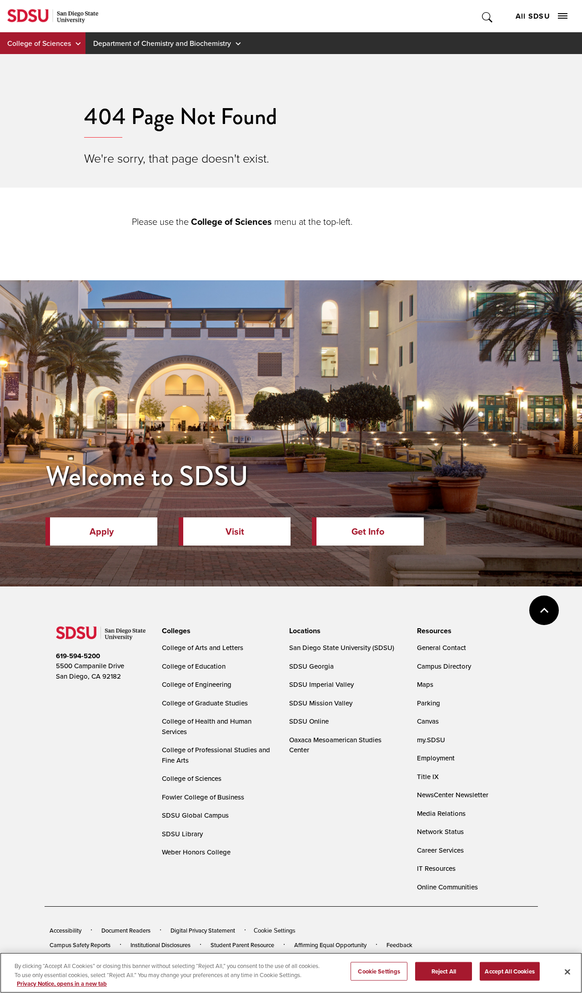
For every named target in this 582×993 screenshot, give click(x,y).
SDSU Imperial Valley (321, 684)
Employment (436, 758)
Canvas (428, 721)
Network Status (440, 831)
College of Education (194, 666)
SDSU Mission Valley (320, 703)
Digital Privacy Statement (203, 930)
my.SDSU (431, 740)
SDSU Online (309, 721)
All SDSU (533, 16)
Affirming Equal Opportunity (330, 945)
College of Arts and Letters (202, 647)
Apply (102, 531)
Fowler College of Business (203, 797)
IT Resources (436, 868)
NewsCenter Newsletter (452, 794)
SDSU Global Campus (195, 815)
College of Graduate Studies (205, 703)
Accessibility (65, 930)
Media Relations (441, 813)
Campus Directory (444, 666)
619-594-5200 (78, 656)
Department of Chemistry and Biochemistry (162, 43)
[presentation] (175, 631)
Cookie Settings (275, 930)
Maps (425, 684)
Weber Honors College (196, 852)
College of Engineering (196, 684)
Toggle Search (488, 16)
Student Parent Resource (242, 945)
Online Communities (447, 887)
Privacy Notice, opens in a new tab (62, 983)
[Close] (567, 972)
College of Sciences (39, 43)
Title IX (428, 776)
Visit (235, 531)
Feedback (399, 945)
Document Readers (126, 930)
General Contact (441, 647)
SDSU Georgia (311, 666)
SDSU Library (182, 834)
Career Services (440, 850)
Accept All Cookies (509, 971)
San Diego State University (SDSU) (341, 647)
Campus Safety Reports (80, 945)
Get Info (367, 531)
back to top (544, 610)
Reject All (443, 971)
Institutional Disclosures (160, 945)
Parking (428, 703)
